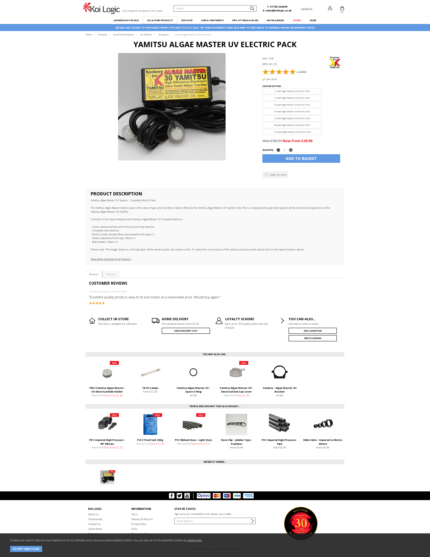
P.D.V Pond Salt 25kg (150, 440)
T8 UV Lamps (150, 388)
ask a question (313, 330)
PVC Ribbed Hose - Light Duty (193, 440)
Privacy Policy (138, 524)
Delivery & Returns (142, 519)
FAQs (134, 528)
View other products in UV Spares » (111, 259)
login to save (277, 174)
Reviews (94, 274)
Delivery (110, 274)
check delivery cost (186, 330)
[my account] (330, 9)
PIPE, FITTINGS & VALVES (245, 20)
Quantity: (268, 149)
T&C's (134, 514)
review (301, 71)
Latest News (95, 528)
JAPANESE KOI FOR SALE (126, 20)
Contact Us (94, 524)
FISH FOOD (187, 20)
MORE (313, 20)
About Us (93, 514)
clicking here (194, 540)
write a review (312, 338)
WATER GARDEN (275, 20)
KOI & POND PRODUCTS (160, 20)
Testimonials (95, 519)
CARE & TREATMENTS (212, 20)
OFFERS (297, 20)
